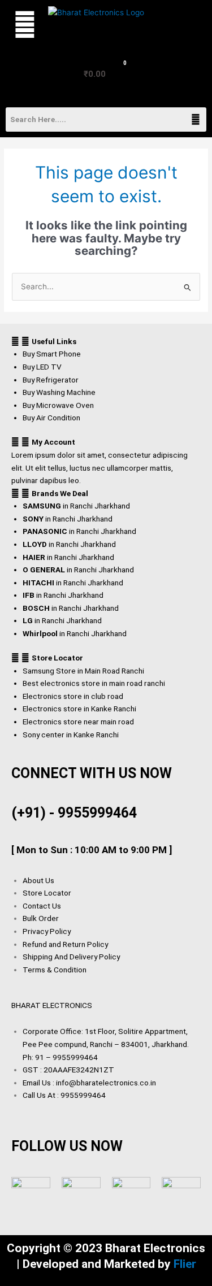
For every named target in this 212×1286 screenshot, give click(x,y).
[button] (21, 25)
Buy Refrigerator (51, 379)
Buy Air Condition (51, 417)
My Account (53, 441)
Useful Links (54, 341)
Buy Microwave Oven (58, 405)
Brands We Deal (60, 493)
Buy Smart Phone (52, 353)
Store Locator (57, 657)
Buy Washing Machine (59, 392)
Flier (185, 1264)
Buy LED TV (42, 366)
